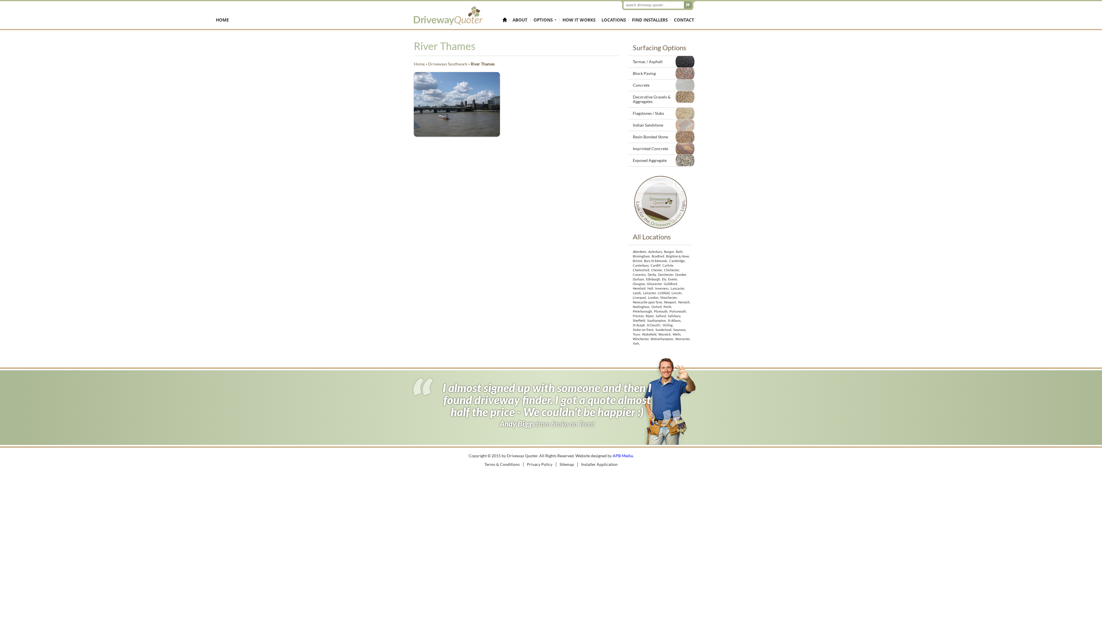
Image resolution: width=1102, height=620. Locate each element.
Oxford (656, 307)
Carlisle (667, 265)
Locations (614, 20)
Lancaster (677, 288)
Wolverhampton (662, 339)
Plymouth (661, 311)
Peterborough (642, 311)
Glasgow (639, 284)
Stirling (668, 325)
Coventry (639, 274)
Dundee (680, 274)
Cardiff (655, 265)
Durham (638, 279)
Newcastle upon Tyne (647, 302)
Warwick (664, 334)
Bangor (669, 251)
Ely (664, 279)
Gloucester (654, 284)
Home (506, 20)
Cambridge (677, 261)
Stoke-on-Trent (643, 330)
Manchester (668, 297)
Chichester (671, 270)
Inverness (662, 288)
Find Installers (650, 20)
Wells (677, 334)
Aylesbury (655, 251)
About (520, 20)
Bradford (658, 256)
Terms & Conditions (502, 464)
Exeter (672, 279)
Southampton (656, 320)
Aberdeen (639, 251)
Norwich (684, 302)
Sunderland (663, 330)
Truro (636, 334)
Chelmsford (641, 270)
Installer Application (599, 464)
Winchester (641, 339)
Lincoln (677, 293)
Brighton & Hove (677, 256)
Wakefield (649, 334)
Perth (667, 307)
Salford (661, 316)
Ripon (650, 316)
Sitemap (567, 464)
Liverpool (639, 297)
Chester (656, 270)
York (636, 343)
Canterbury (641, 265)
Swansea (679, 330)
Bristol (637, 261)
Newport (670, 302)
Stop (693, 441)
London (653, 297)
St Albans (674, 320)
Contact (684, 20)
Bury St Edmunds (655, 261)
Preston (638, 316)
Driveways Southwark (447, 63)
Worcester (682, 339)
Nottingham (641, 307)
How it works (578, 20)
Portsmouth (678, 311)
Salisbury (674, 316)
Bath (679, 251)
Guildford (670, 284)
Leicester (649, 293)
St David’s (654, 325)
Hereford (639, 288)
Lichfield (664, 293)
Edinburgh (653, 279)
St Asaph (639, 325)
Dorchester (665, 274)
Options (543, 20)
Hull (650, 288)
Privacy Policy (539, 464)
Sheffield (639, 320)
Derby (652, 274)
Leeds (637, 293)
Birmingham (641, 256)
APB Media (623, 455)
